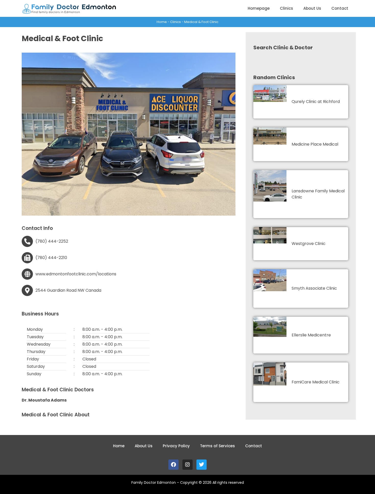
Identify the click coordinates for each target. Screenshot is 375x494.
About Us (312, 8)
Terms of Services (217, 446)
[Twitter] (201, 465)
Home (162, 21)
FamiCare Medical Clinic (316, 382)
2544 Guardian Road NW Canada (68, 290)
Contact (339, 8)
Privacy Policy (176, 446)
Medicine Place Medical (315, 144)
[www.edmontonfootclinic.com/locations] (27, 274)
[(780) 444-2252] (27, 241)
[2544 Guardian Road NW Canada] (27, 290)
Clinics (286, 8)
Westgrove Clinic (309, 243)
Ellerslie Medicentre (311, 335)
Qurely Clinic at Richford (316, 101)
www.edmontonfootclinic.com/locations (75, 274)
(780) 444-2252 (51, 241)
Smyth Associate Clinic (314, 288)
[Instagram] (187, 465)
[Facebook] (173, 465)
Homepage (259, 8)
